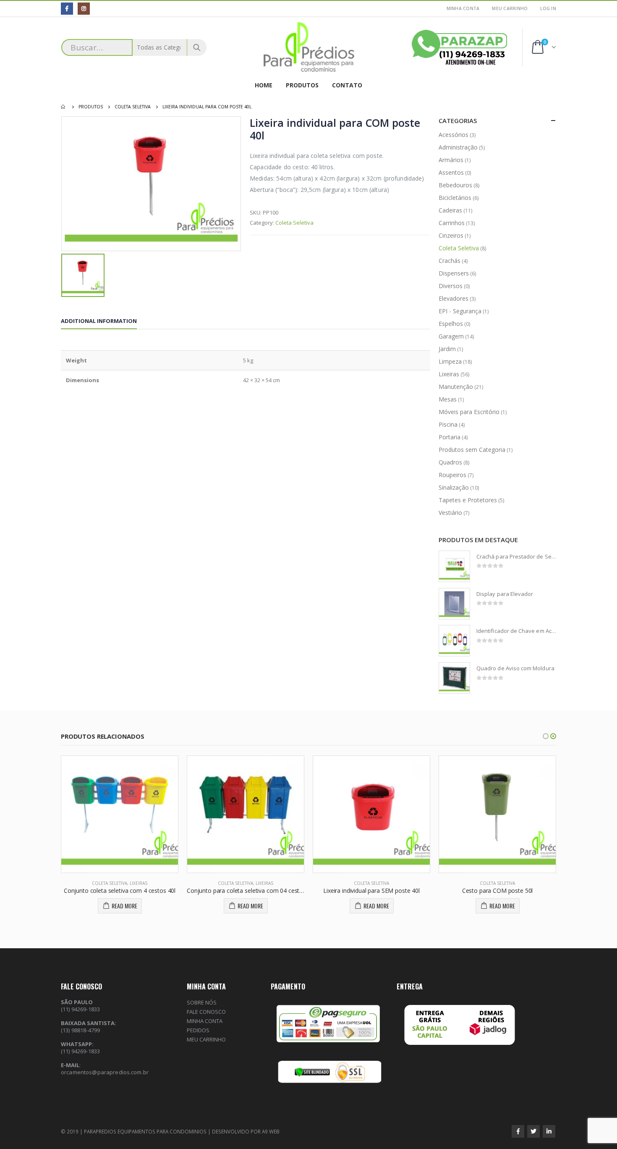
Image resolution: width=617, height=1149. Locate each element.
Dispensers (454, 273)
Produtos (302, 85)
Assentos (451, 172)
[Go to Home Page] (64, 106)
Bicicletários (455, 198)
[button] (545, 736)
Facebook (518, 1131)
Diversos (451, 286)
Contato (347, 85)
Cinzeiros (451, 235)
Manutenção (456, 387)
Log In (548, 8)
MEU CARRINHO (510, 8)
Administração (458, 147)
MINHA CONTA (463, 8)
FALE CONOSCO (206, 1011)
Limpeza (450, 361)
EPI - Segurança (460, 311)
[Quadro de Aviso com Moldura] (454, 678)
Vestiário (450, 513)
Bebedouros (455, 185)
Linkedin (549, 1131)
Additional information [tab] (99, 321)
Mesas (448, 399)
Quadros (450, 462)
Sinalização (454, 487)
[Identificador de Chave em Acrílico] (454, 640)
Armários (451, 160)
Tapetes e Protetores (468, 500)
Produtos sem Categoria (472, 450)
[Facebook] (67, 9)
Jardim (447, 349)
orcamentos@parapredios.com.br (105, 1072)
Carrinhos (452, 223)
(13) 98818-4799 (80, 1030)
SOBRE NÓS (202, 1002)
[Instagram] (84, 9)
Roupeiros (452, 475)
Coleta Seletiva (294, 222)
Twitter (533, 1131)
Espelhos (451, 324)
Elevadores (453, 298)
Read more (124, 905)
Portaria (449, 437)
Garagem (451, 336)
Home (263, 85)
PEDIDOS (198, 1030)
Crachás (449, 261)
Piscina (448, 424)
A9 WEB (271, 1131)
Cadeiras (450, 210)
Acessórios (453, 135)
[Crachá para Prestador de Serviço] (454, 566)
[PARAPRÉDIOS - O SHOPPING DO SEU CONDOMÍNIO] (309, 47)
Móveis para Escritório (469, 412)
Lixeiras (449, 374)
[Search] (197, 47)
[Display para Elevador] (454, 603)
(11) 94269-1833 (80, 1051)
